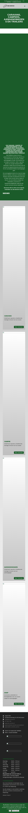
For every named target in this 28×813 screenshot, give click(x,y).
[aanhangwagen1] (14, 274)
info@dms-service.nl (9, 443)
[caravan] (14, 220)
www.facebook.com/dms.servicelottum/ (14, 448)
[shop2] (14, 413)
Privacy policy (15, 810)
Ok (10, 810)
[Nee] (26, 808)
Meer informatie (19, 235)
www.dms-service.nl (9, 447)
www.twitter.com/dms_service (11, 450)
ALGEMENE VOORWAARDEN (13, 514)
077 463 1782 (7, 445)
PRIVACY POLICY (6, 519)
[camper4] (14, 254)
